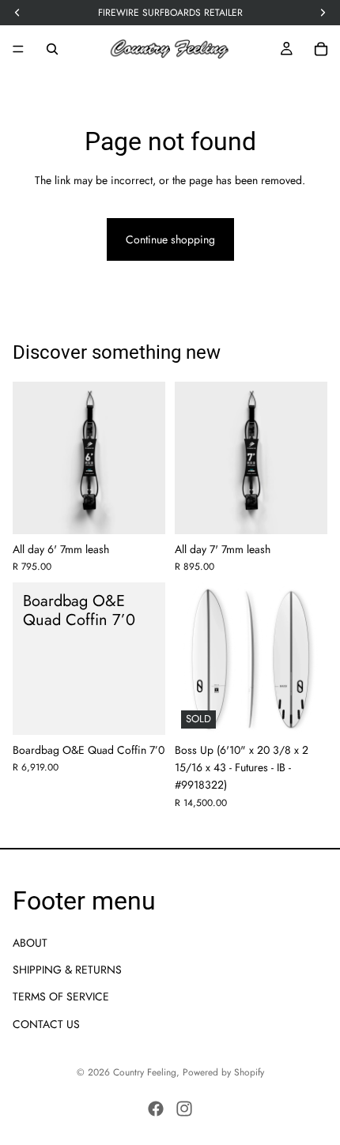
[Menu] (18, 49)
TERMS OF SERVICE (61, 996)
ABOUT (30, 943)
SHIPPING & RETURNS (67, 969)
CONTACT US (46, 1024)
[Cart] (321, 49)
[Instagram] (184, 1108)
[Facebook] (155, 1108)
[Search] (52, 49)
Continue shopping (170, 239)
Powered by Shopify (223, 1072)
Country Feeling (144, 1072)
